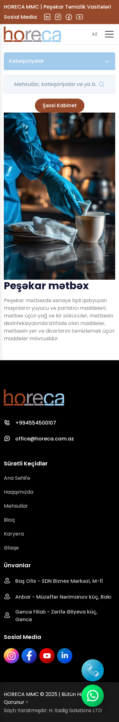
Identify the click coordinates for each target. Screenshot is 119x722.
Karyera (14, 533)
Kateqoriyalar (26, 61)
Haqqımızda (18, 492)
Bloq (9, 520)
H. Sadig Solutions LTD (75, 710)
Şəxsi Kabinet (60, 105)
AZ (94, 34)
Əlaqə (11, 547)
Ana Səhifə (17, 478)
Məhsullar (16, 506)
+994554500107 (35, 422)
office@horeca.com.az (44, 438)
